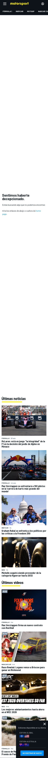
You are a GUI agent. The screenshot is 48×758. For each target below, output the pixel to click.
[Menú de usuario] (42, 3)
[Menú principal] (5, 4)
